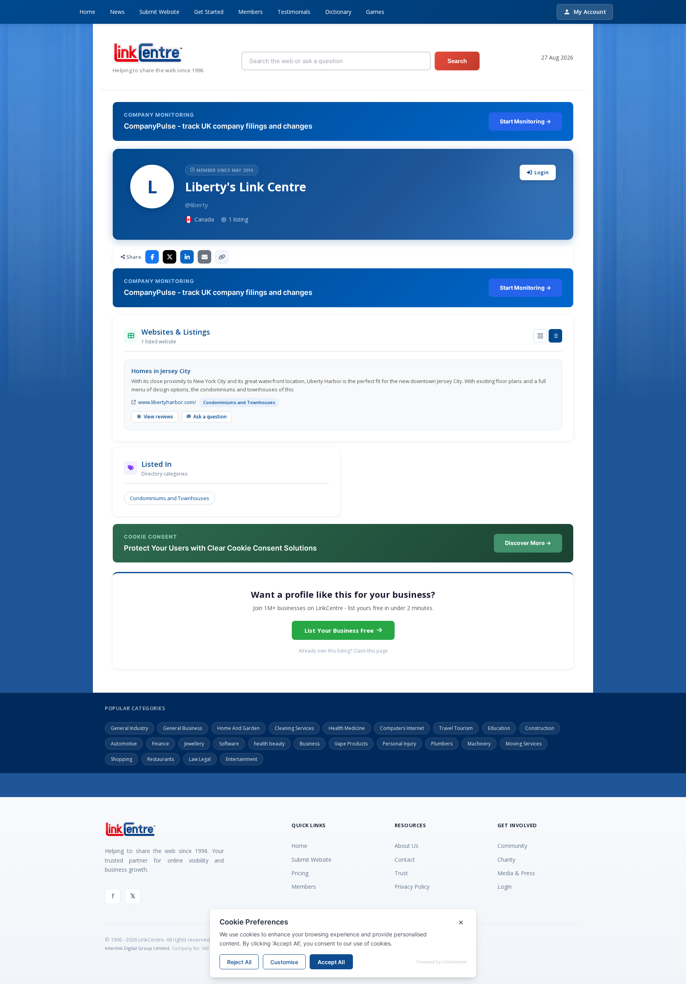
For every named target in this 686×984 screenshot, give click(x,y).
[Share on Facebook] (152, 257)
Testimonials (293, 11)
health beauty (269, 743)
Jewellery (194, 743)
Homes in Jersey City (161, 371)
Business (310, 743)
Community (512, 845)
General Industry (129, 728)
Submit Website (159, 11)
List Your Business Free (339, 630)
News (117, 11)
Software (229, 743)
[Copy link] (222, 257)
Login (541, 172)
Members (250, 11)
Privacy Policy (412, 886)
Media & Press (516, 873)
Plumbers (442, 743)
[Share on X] (169, 257)
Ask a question (210, 416)
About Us (406, 845)
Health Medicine (347, 728)
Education (499, 728)
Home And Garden (238, 728)
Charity (506, 859)
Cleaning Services (294, 728)
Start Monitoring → (525, 121)
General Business (182, 728)
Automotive (124, 743)
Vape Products (351, 743)
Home (87, 11)
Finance (160, 743)
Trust (401, 873)
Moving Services (523, 743)
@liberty (196, 205)
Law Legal (200, 759)
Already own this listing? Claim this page (343, 650)
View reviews (158, 416)
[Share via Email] (204, 257)
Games (375, 11)
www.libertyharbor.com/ (167, 402)
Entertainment (241, 759)
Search (457, 61)
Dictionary (338, 11)
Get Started (209, 11)
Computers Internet (402, 728)
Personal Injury (399, 743)
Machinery (479, 743)
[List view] (555, 336)
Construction (539, 728)
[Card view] (540, 336)
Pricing (299, 873)
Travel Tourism (456, 728)
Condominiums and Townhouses (169, 498)
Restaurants (160, 759)
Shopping (121, 759)
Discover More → (528, 542)
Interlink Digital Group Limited (137, 948)
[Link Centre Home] (158, 53)
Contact (405, 859)
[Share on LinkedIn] (187, 257)
